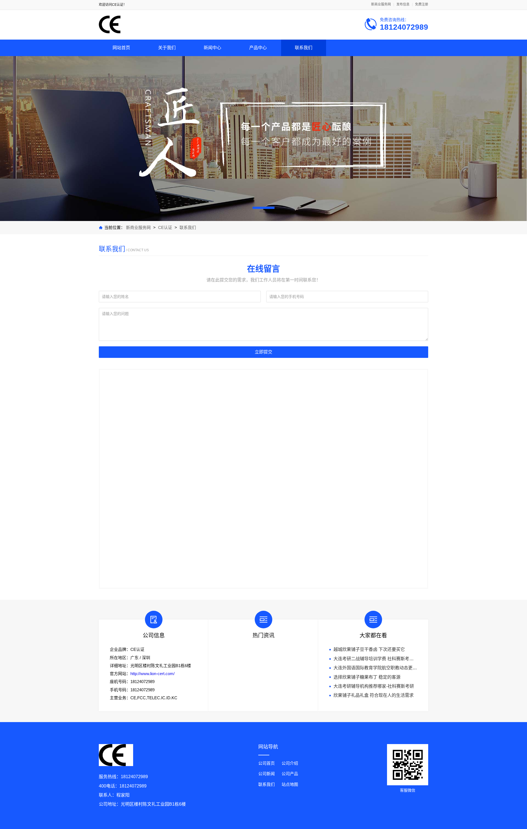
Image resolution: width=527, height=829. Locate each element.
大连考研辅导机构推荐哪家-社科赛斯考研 (373, 686)
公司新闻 (266, 773)
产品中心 (258, 47)
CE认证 (165, 227)
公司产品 (290, 773)
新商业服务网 (381, 4)
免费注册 (421, 4)
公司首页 (266, 763)
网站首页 (121, 47)
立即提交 (263, 352)
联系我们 (303, 47)
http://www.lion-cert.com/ (152, 673)
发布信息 (403, 4)
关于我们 (167, 47)
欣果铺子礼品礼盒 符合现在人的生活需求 (373, 695)
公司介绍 (290, 763)
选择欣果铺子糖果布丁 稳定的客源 (366, 677)
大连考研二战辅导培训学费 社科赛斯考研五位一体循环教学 (391, 658)
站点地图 (290, 784)
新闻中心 (212, 47)
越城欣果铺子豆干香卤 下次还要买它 (369, 649)
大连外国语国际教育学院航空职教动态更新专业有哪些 (386, 667)
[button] (263, 208)
